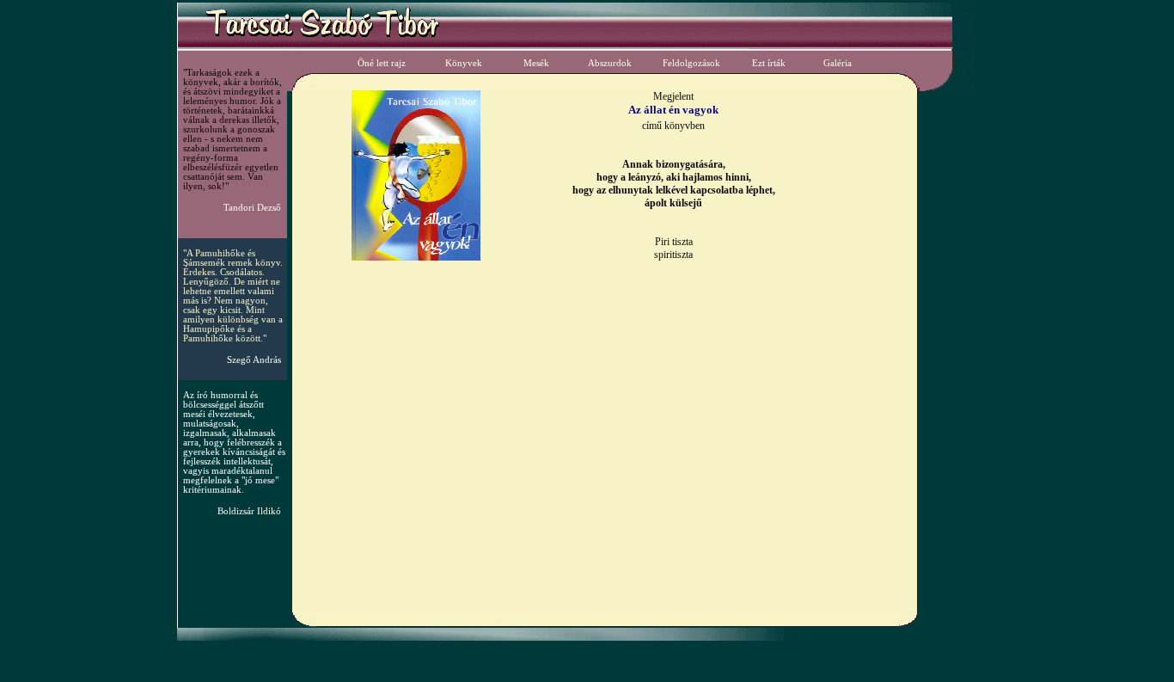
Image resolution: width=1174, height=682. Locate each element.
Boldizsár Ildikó (249, 511)
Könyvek (463, 63)
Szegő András (254, 360)
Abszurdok (610, 63)
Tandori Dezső (252, 207)
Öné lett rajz (382, 63)
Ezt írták (769, 63)
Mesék (536, 63)
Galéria (837, 63)
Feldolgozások (691, 63)
